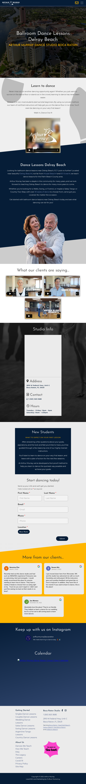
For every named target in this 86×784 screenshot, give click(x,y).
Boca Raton (23, 532)
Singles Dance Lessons (25, 714)
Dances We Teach (23, 746)
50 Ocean (65, 174)
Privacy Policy (21, 763)
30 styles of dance (42, 192)
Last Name (49, 493)
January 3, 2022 (56, 569)
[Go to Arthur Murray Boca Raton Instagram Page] (66, 710)
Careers (18, 758)
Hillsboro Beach (52, 729)
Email (21, 505)
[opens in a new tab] (43, 678)
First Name (23, 493)
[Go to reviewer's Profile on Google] (26, 601)
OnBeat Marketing (53, 779)
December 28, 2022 (36, 602)
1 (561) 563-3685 (35, 399)
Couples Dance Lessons (26, 717)
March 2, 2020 (13, 569)
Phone (21, 516)
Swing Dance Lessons (25, 728)
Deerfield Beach (64, 725)
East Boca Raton (60, 727)
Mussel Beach (50, 174)
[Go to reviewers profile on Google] (6, 568)
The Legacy (20, 755)
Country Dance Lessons (26, 737)
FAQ (17, 752)
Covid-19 (19, 761)
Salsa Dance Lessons (24, 726)
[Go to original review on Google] (38, 568)
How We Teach (22, 749)
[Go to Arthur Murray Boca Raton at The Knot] (57, 757)
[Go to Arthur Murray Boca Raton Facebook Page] (62, 710)
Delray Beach (25, 174)
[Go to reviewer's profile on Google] (48, 568)
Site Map (19, 766)
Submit (62, 539)
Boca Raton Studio (51, 711)
